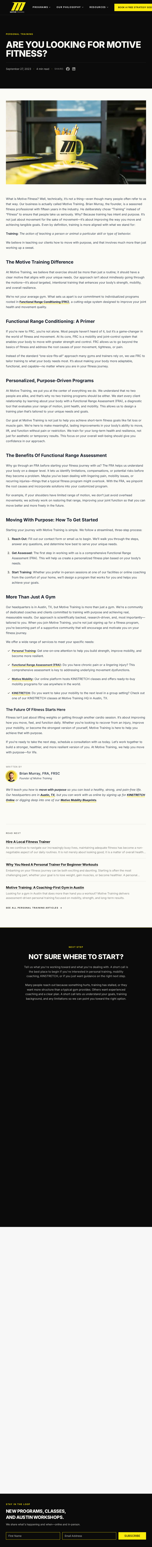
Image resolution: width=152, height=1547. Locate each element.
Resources (98, 7)
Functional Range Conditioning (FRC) (44, 302)
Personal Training (19, 34)
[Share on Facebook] (68, 69)
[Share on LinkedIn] (74, 69)
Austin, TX (47, 795)
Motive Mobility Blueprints (78, 800)
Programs (40, 7)
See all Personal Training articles (32, 907)
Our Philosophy (69, 7)
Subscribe (132, 1536)
